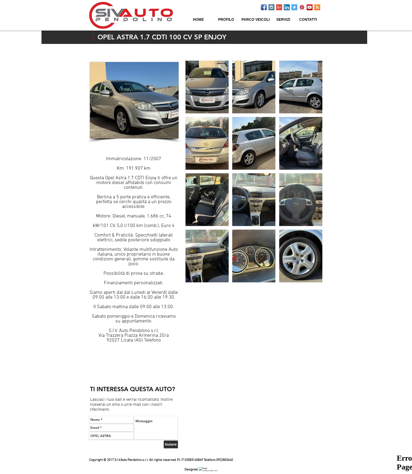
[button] (284, 21)
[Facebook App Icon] (264, 7)
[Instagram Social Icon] (271, 7)
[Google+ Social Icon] (279, 7)
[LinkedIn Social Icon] (287, 7)
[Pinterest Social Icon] (302, 7)
